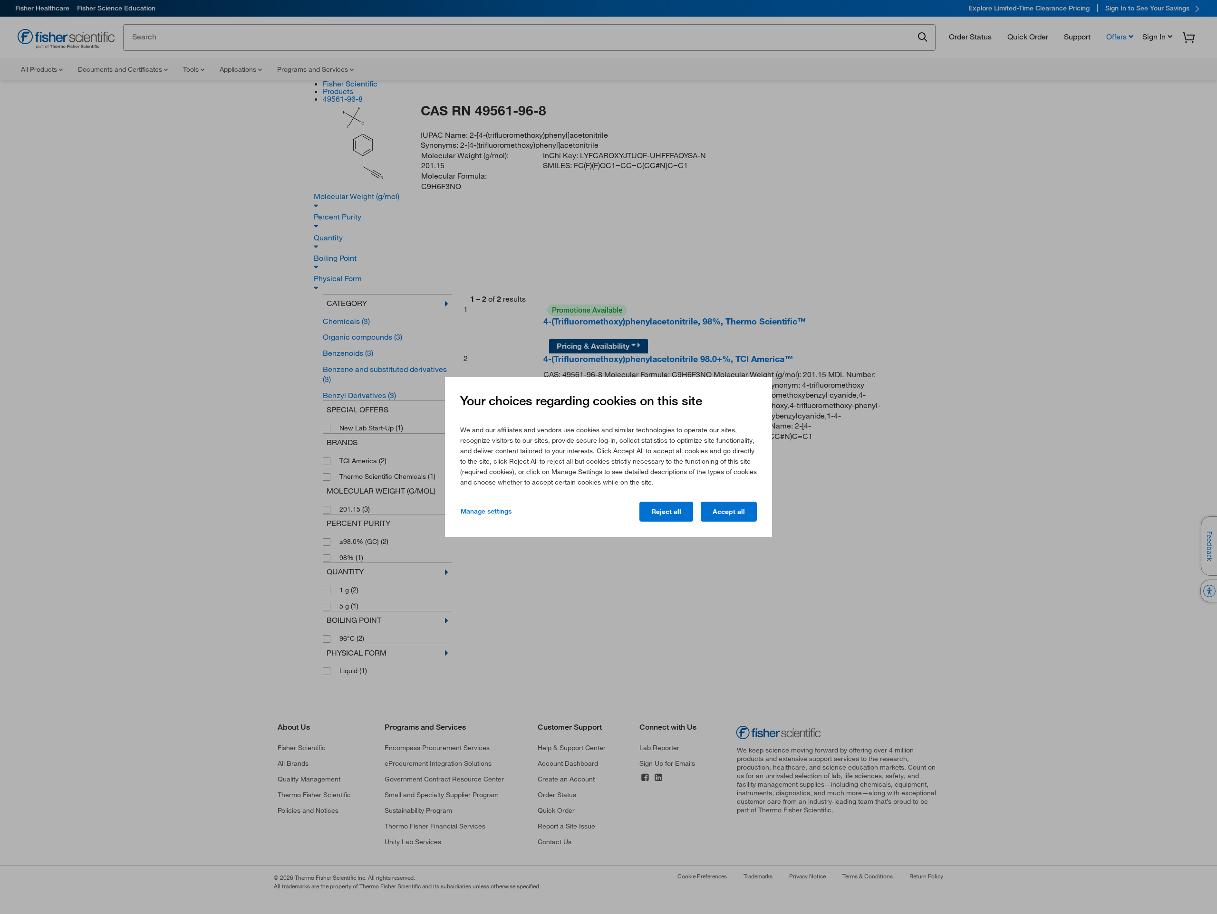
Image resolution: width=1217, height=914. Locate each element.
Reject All (666, 511)
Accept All (729, 511)
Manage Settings (486, 511)
